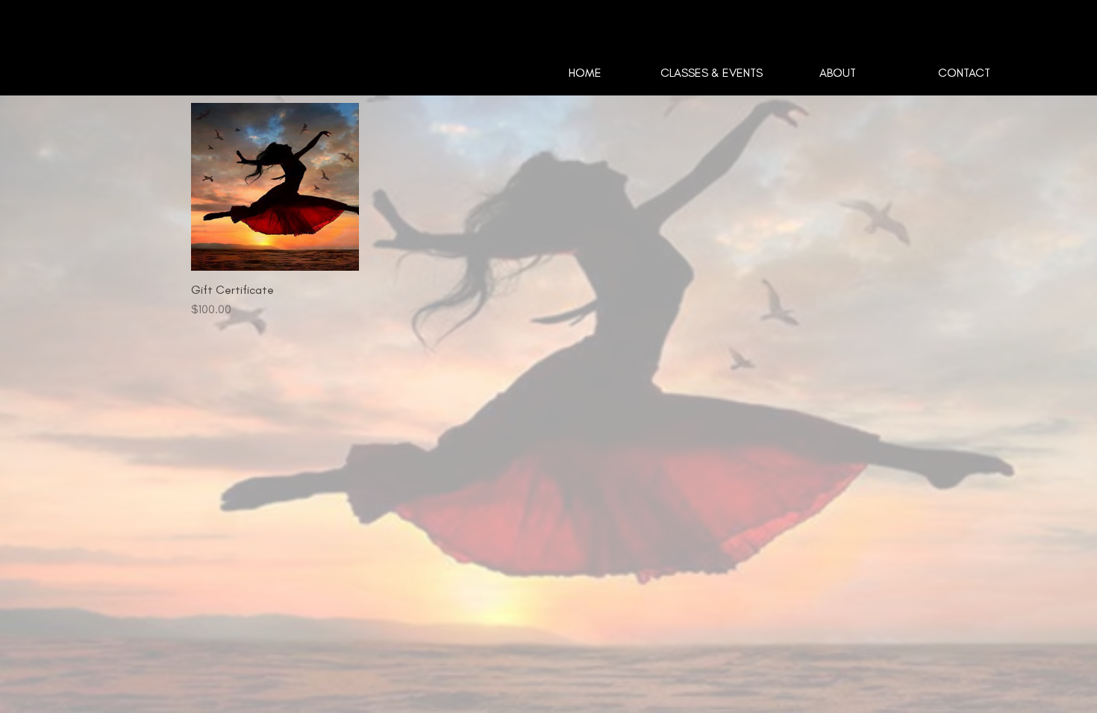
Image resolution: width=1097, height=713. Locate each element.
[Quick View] (275, 187)
